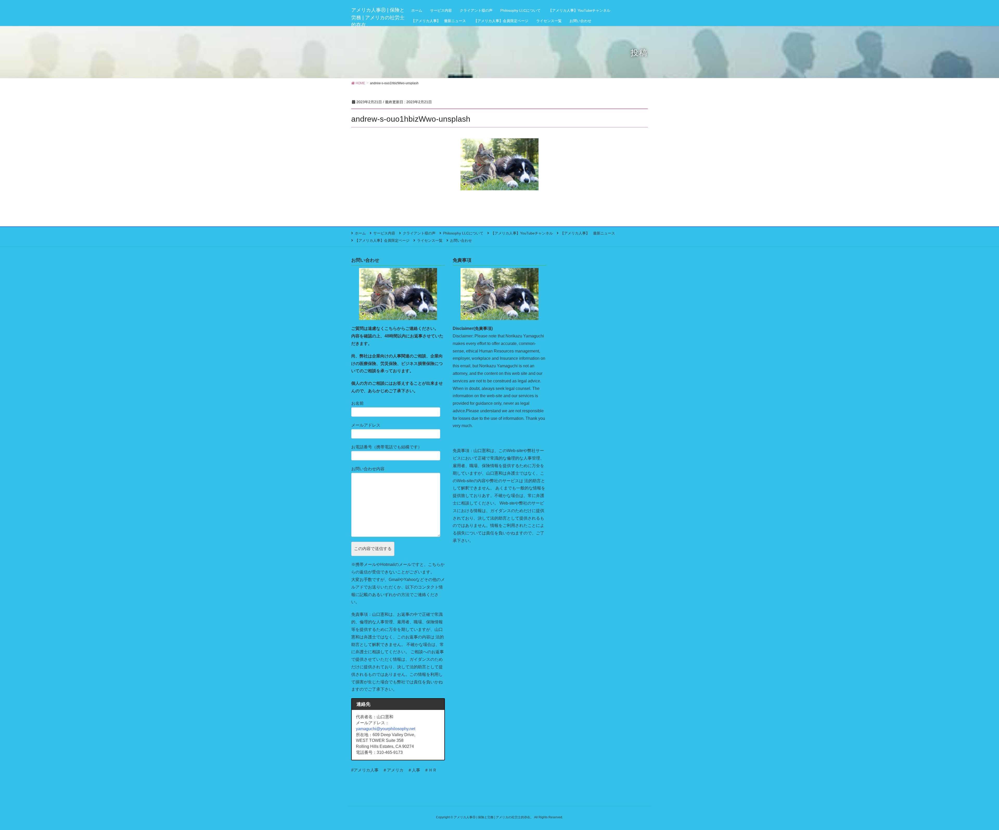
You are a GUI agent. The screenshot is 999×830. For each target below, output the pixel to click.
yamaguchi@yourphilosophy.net (385, 729)
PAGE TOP (973, 800)
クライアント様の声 (419, 233)
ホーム (360, 233)
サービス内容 (384, 233)
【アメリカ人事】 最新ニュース (587, 233)
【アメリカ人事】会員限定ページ (382, 240)
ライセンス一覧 (430, 240)
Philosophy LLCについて (463, 233)
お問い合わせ (461, 240)
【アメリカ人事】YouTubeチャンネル (522, 233)
